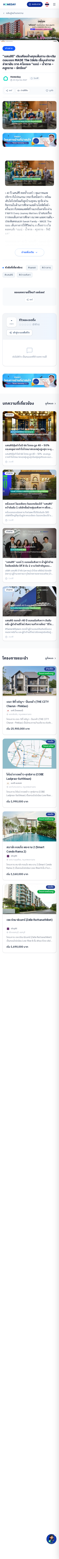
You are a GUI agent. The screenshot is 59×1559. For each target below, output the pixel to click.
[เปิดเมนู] (54, 4)
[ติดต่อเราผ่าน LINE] (51, 1539)
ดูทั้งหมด (49, 403)
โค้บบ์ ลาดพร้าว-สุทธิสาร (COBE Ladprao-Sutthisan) (25, 776)
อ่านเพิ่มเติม (27, 252)
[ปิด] (55, 1535)
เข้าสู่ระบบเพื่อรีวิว (21, 332)
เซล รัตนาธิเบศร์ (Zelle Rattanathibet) (29, 920)
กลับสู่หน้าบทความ (14, 13)
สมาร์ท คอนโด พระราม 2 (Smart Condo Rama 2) (25, 849)
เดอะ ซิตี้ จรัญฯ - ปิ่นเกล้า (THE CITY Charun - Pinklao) (27, 704)
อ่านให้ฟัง (24, 90)
